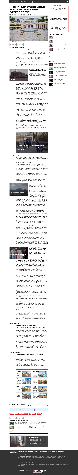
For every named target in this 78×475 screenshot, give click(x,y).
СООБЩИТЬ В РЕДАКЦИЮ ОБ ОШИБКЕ (24, 454)
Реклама (36, 451)
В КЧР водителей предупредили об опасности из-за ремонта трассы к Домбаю (59, 28)
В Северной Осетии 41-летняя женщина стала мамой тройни (59, 24)
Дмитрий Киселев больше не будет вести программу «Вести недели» (60, 76)
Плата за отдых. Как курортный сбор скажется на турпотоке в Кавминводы (40, 427)
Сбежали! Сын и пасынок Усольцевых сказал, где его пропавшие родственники (61, 53)
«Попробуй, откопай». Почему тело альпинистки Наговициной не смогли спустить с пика (61, 45)
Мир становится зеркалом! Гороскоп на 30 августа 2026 (59, 9)
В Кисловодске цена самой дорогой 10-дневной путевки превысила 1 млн (58, 19)
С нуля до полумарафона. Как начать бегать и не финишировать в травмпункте (59, 14)
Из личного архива (20, 41)
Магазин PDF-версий (43, 451)
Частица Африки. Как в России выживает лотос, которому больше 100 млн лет (61, 57)
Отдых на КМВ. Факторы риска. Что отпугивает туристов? (40, 423)
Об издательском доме (22, 451)
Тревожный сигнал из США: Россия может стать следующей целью (60, 68)
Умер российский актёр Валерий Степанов (60, 84)
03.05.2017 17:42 (12, 4)
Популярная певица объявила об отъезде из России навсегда (60, 72)
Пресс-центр (30, 451)
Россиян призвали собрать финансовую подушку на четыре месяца (60, 80)
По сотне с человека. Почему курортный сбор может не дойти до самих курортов (30, 146)
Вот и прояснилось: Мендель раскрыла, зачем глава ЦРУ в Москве (61, 64)
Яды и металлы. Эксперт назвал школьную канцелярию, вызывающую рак (60, 37)
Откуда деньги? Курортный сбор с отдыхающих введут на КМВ (21, 423)
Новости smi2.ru (14, 447)
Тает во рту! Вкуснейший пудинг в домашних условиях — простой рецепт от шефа (60, 49)
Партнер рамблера (28, 470)
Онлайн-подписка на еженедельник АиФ (56, 451)
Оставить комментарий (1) (39, 404)
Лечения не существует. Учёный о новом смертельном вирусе (60, 41)
